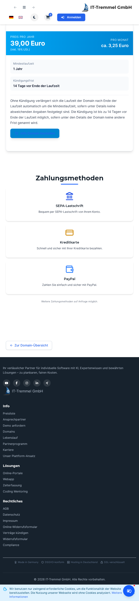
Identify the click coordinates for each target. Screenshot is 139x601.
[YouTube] (6, 383)
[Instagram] (26, 383)
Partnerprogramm (15, 444)
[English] (21, 17)
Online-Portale (13, 473)
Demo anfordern (14, 425)
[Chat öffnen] (129, 591)
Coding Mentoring (15, 491)
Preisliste (9, 413)
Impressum (10, 520)
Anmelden (74, 17)
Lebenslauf (10, 437)
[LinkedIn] (37, 383)
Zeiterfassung (12, 485)
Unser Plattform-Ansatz (19, 456)
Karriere (8, 450)
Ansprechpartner (14, 419)
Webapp (8, 479)
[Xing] (47, 383)
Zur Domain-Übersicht (31, 345)
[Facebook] (16, 383)
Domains (9, 431)
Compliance (11, 545)
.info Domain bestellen (37, 133)
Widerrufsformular (15, 539)
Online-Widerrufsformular (20, 527)
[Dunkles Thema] (34, 17)
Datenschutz (11, 514)
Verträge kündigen (15, 533)
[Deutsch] (11, 17)
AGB (6, 508)
